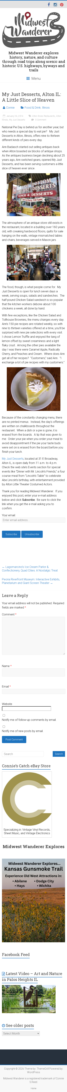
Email (6, 686)
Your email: (9, 515)
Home (33, 1088)
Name (7, 666)
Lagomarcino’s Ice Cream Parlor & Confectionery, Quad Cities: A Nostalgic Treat (30, 568)
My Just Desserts (17, 120)
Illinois (46, 107)
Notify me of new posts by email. (22, 731)
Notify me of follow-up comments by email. (29, 720)
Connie (10, 107)
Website (7, 704)
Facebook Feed (16, 954)
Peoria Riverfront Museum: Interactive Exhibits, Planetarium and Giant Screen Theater (31, 581)
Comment (9, 614)
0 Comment (40, 120)
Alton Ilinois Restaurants (43, 116)
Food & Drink (33, 107)
